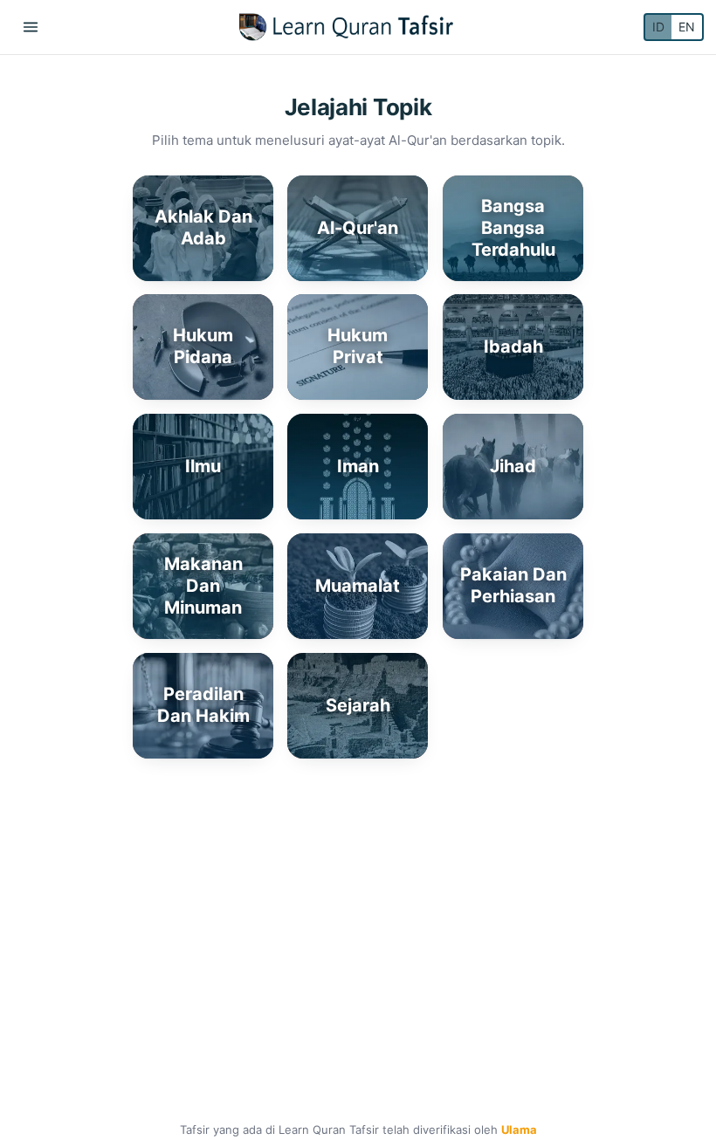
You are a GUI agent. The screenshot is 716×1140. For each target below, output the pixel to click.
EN (686, 26)
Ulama (519, 1130)
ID (658, 26)
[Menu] (30, 27)
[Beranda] (346, 27)
